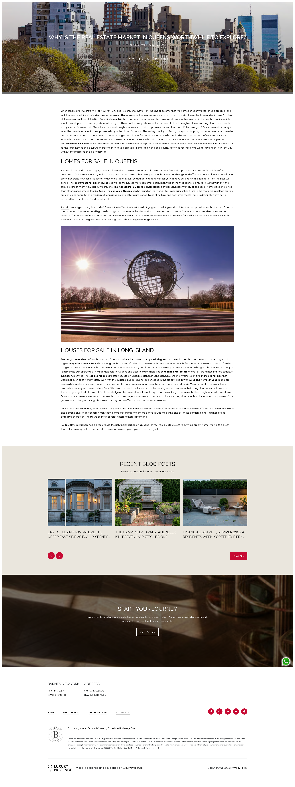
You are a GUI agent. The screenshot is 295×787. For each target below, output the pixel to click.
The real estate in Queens (128, 186)
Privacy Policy (239, 767)
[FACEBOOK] (211, 711)
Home (51, 712)
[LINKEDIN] (228, 711)
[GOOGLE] (244, 711)
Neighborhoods (98, 712)
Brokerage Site (127, 728)
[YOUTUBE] (236, 711)
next (59, 555)
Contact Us (123, 712)
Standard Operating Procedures (103, 728)
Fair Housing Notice (77, 728)
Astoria (65, 207)
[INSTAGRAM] (219, 711)
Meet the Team (71, 712)
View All (239, 556)
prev (51, 555)
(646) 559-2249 (56, 690)
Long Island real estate (174, 371)
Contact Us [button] (147, 632)
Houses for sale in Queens (115, 115)
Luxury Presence (133, 767)
